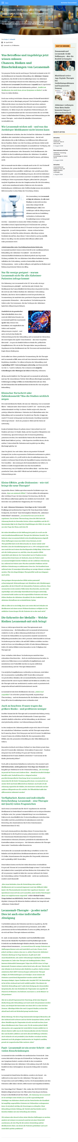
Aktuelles (11, 22)
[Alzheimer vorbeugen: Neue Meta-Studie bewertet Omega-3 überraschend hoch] (65, 120)
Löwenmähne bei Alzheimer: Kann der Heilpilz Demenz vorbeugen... (59, 169)
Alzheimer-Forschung (24, 22)
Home (4, 22)
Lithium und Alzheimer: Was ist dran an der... (58, 141)
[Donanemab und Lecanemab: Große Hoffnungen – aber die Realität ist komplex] (65, 66)
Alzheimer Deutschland (68, 3)
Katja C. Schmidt (9, 39)
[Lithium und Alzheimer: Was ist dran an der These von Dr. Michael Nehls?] (72, 141)
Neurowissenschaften (60, 150)
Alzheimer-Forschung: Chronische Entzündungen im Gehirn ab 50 (60, 155)
